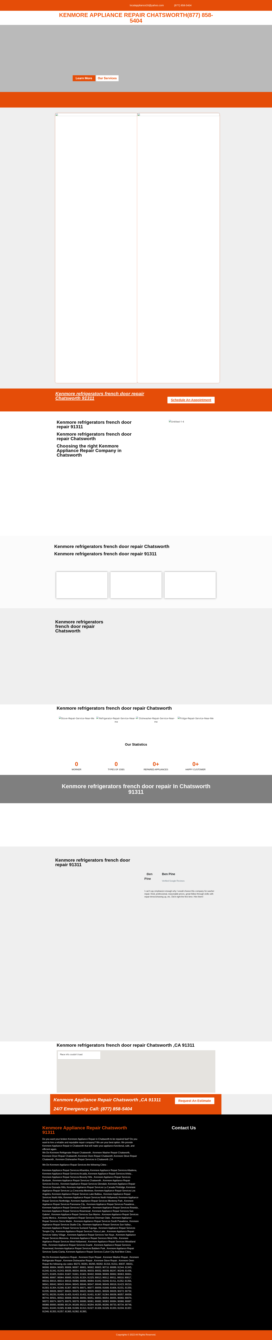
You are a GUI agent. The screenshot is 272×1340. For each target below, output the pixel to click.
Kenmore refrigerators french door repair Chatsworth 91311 (99, 396)
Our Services (107, 78)
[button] (143, 886)
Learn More (84, 78)
